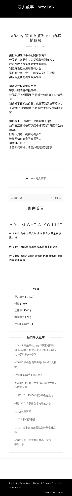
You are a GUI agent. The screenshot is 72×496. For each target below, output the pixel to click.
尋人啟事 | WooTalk (36, 7)
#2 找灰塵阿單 (22, 411)
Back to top (53, 492)
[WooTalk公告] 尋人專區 (28, 374)
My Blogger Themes (31, 483)
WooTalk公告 (22, 323)
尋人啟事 (41, 178)
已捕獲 (18, 310)
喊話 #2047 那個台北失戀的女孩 (32, 403)
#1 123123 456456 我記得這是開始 (33, 395)
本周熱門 (19, 317)
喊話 (17, 303)
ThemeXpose (15, 487)
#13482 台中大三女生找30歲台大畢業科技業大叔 (35, 235)
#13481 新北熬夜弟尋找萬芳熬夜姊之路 (33, 246)
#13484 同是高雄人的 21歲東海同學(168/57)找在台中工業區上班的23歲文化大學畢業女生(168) (35, 350)
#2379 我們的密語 (24, 419)
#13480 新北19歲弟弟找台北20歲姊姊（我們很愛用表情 (35, 258)
